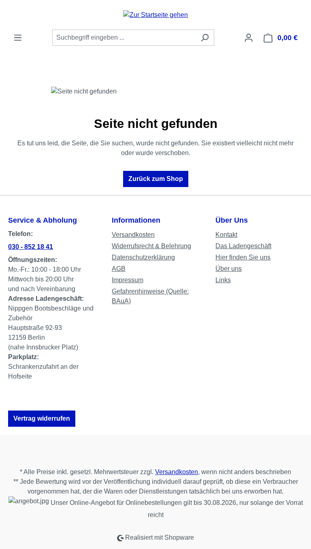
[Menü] (18, 38)
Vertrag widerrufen (41, 418)
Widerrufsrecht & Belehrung (151, 246)
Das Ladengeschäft (243, 246)
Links (223, 280)
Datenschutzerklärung (143, 257)
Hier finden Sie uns (243, 257)
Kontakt (226, 234)
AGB (119, 268)
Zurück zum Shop (155, 178)
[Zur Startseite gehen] (155, 15)
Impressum (127, 280)
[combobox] (124, 38)
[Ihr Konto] (248, 38)
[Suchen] (204, 38)
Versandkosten (133, 234)
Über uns (228, 268)
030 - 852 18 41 (30, 246)
